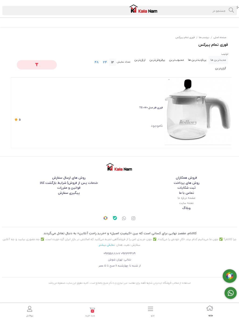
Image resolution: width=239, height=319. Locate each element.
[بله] (115, 218)
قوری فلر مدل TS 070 (151, 107)
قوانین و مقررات (69, 188)
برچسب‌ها (204, 37)
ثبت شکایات (186, 188)
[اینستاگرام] (133, 218)
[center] (231, 10)
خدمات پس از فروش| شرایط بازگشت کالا (69, 183)
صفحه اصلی (219, 37)
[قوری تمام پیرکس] (119, 166)
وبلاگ (186, 208)
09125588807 (112, 253)
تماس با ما (186, 193)
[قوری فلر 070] (198, 112)
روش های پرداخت (186, 183)
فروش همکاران (186, 178)
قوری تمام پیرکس (185, 37)
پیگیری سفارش (69, 193)
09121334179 (128, 253)
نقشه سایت (186, 203)
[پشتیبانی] (124, 218)
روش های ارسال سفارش (68, 178)
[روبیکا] (105, 218)
